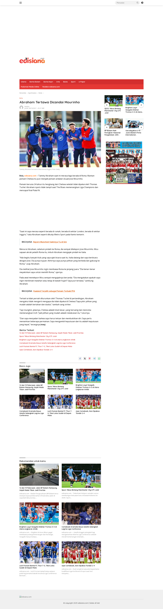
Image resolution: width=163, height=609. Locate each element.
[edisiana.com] (32, 60)
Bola (21, 98)
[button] (137, 3)
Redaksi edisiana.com (51, 87)
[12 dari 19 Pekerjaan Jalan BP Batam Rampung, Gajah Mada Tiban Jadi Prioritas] (32, 376)
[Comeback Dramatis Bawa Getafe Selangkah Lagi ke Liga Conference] (32, 402)
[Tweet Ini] (85, 358)
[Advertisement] (81, 24)
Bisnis (65, 82)
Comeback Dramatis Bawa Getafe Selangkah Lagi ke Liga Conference (47, 343)
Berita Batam (35, 82)
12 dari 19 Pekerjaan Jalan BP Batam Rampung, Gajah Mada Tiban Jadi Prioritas (51, 333)
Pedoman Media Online (30, 87)
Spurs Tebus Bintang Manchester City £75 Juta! (38, 336)
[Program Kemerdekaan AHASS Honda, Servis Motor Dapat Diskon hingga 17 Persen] (135, 123)
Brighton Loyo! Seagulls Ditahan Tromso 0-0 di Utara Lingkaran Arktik (47, 340)
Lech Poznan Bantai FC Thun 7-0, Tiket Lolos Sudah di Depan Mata (45, 346)
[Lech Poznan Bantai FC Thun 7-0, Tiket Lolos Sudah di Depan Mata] (60, 402)
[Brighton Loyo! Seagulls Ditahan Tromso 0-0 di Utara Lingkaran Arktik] (88, 376)
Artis (58, 82)
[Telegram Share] (94, 358)
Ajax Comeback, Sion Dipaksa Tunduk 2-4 (36, 350)
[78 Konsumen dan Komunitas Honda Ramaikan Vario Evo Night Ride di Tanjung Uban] (135, 100)
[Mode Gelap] (142, 3)
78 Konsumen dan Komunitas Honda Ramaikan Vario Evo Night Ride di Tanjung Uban (134, 110)
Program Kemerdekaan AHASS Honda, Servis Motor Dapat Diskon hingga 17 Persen (134, 133)
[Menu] (21, 3)
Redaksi (26, 107)
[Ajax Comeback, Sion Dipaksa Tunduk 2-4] (88, 402)
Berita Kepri (48, 82)
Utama (23, 82)
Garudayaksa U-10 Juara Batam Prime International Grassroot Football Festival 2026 (112, 133)
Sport (73, 82)
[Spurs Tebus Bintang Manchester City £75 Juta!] (60, 376)
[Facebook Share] (80, 358)
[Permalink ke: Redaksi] (21, 107)
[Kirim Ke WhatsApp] (99, 358)
